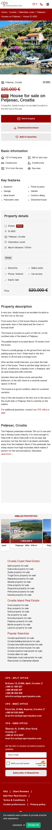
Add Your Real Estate (15, 796)
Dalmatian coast (26, 12)
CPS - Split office (16, 678)
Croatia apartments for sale (20, 638)
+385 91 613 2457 (14, 735)
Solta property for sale (18, 612)
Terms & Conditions (14, 800)
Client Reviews (21, 792)
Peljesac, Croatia (13, 83)
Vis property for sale (17, 615)
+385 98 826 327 (13, 690)
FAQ (5, 792)
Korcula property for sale (19, 618)
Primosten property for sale (20, 592)
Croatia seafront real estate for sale (24, 651)
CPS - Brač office (16, 704)
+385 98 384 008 (13, 693)
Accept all (33, 825)
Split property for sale (17, 566)
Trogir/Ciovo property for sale (21, 576)
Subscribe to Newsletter (26, 773)
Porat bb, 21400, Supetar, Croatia (24, 709)
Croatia (12, 12)
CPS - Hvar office (16, 723)
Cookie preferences (14, 805)
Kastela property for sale (19, 595)
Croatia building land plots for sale (23, 641)
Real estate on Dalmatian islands (23, 661)
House (8, 258)
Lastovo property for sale (19, 628)
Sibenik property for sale (19, 582)
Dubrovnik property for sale (20, 569)
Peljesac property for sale (19, 621)
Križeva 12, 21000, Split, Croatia (23, 684)
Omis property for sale (18, 585)
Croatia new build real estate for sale (25, 645)
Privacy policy (37, 805)
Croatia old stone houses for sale (23, 648)
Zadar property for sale (18, 572)
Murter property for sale (18, 625)
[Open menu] (48, 4)
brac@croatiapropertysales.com (23, 716)
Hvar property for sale (18, 605)
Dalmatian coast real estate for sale (24, 658)
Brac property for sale (18, 609)
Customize (17, 825)
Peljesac (41, 12)
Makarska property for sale (20, 579)
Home (4, 12)
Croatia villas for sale (17, 654)
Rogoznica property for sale (20, 589)
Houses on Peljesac (11, 17)
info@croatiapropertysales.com (23, 697)
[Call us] (41, 4)
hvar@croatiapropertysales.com (23, 739)
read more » (6, 454)
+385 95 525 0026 (14, 713)
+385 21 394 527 (13, 687)
